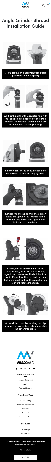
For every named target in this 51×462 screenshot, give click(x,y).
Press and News (25, 417)
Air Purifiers (25, 433)
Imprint (25, 384)
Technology (25, 429)
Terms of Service (25, 388)
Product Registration (25, 404)
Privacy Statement (25, 380)
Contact (25, 412)
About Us (25, 408)
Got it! (25, 457)
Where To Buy (25, 400)
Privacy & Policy (25, 450)
